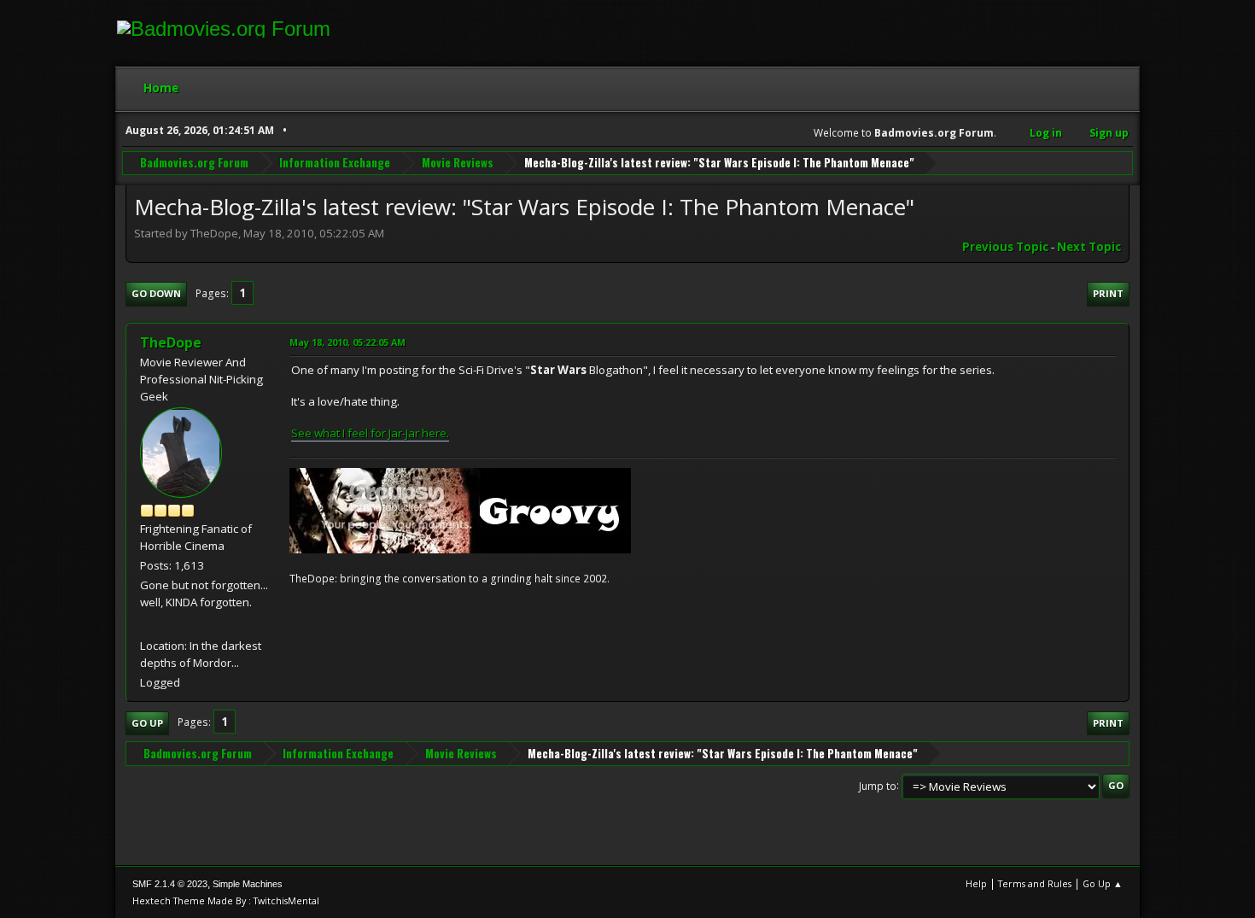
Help (976, 883)
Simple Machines (248, 884)
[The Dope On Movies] (147, 624)
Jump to (877, 785)
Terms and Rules (1034, 883)
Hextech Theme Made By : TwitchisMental (225, 900)
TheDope (170, 342)
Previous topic (1005, 246)
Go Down (156, 293)
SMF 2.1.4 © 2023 (169, 884)
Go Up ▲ (1103, 883)
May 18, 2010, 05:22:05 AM (347, 342)
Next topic (1089, 246)
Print (1108, 293)
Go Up (147, 722)
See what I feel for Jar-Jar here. (370, 433)
